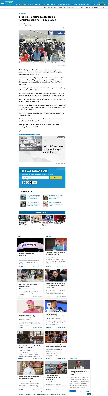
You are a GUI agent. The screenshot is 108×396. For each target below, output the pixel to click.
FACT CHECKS (94, 7)
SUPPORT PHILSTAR (101, 4)
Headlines (22, 14)
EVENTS (76, 4)
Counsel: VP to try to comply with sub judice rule (55, 253)
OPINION (30, 4)
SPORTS (52, 4)
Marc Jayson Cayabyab (51, 349)
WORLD (41, 4)
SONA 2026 (50, 7)
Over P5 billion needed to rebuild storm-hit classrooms (29, 347)
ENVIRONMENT (102, 7)
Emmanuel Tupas (50, 318)
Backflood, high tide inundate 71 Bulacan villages (29, 285)
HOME (18, 4)
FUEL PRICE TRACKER (68, 7)
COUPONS (82, 4)
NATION (36, 4)
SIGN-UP (56, 177)
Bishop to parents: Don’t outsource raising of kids (27, 316)
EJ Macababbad (23, 258)
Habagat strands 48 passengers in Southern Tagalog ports (53, 377)
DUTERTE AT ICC (58, 7)
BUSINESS (47, 4)
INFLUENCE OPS (79, 7)
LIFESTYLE (69, 4)
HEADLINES (24, 4)
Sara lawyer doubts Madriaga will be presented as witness (55, 284)
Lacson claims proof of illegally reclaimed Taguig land (56, 346)
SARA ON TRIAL (43, 7)
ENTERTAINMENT (61, 4)
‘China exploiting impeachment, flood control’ (55, 315)
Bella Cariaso (49, 257)
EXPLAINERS (87, 7)
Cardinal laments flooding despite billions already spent (30, 377)
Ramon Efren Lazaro (24, 288)
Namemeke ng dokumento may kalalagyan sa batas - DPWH (78, 373)
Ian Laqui (21, 24)
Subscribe (103, 2)
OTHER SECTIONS (91, 4)
